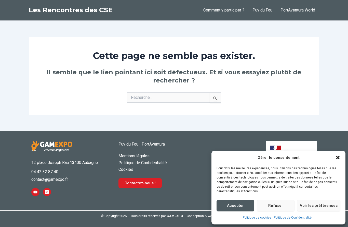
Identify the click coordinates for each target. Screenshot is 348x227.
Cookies (125, 169)
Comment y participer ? (223, 10)
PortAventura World (297, 10)
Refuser (275, 205)
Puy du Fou (262, 10)
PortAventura (153, 144)
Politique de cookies (257, 217)
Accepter (235, 205)
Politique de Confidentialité (293, 217)
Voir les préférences (319, 205)
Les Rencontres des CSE (71, 10)
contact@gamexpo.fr (49, 179)
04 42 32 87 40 (44, 171)
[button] (337, 157)
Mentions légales (134, 155)
